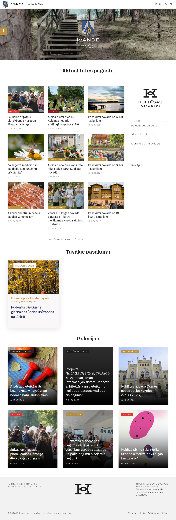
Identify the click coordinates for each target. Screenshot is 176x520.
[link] (3, 31)
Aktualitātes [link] (35, 4)
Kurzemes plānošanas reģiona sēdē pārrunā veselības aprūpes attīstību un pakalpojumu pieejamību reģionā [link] (86, 449)
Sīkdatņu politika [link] (137, 513)
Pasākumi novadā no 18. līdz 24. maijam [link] (103, 215)
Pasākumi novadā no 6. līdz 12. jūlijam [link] (106, 118)
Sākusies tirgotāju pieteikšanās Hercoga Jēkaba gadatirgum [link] (22, 120)
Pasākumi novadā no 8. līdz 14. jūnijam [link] (106, 167)
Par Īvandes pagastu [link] (144, 125)
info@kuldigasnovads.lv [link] (153, 492)
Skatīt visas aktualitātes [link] (64, 239)
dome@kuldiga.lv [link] (154, 489)
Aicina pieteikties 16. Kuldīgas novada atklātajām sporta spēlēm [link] (64, 120)
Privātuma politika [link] (158, 513)
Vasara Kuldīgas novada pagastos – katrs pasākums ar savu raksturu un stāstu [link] (66, 218)
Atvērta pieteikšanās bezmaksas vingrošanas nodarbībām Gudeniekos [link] (29, 390)
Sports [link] (53, 111)
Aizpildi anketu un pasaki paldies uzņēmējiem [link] (24, 215)
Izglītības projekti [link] (77, 351)
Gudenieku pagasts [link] (22, 351)
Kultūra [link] (13, 111)
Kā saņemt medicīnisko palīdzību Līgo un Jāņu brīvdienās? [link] (23, 168)
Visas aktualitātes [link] (142, 134)
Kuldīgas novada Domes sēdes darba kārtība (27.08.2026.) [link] (139, 390)
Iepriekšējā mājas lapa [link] (145, 143)
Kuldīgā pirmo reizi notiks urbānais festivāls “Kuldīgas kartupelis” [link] (142, 454)
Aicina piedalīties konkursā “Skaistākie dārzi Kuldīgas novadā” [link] (65, 168)
